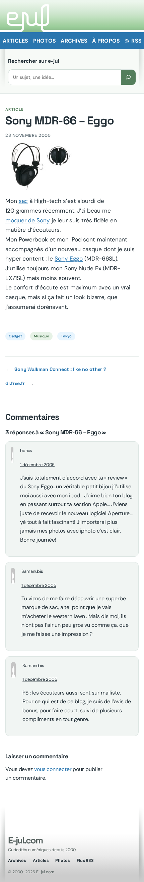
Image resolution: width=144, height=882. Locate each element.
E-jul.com (25, 840)
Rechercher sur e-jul (33, 61)
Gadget (15, 336)
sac (23, 201)
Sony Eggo (69, 258)
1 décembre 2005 (37, 464)
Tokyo (66, 336)
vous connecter (53, 769)
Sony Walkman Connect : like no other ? (60, 369)
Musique (41, 336)
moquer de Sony (27, 220)
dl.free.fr (15, 383)
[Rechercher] (128, 77)
